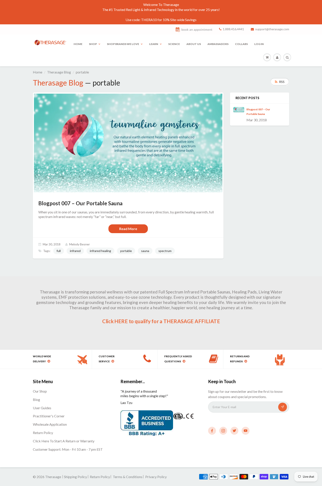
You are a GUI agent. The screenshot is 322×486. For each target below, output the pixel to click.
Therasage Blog (59, 72)
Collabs (241, 44)
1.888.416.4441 (233, 29)
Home (78, 44)
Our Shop (40, 391)
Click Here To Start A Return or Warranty (63, 441)
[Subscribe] (282, 407)
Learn (153, 44)
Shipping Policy (75, 477)
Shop (93, 44)
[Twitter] (234, 431)
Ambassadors (217, 44)
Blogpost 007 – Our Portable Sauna (258, 112)
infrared (75, 251)
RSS (282, 82)
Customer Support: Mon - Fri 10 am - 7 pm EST (68, 449)
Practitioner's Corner (49, 416)
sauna (145, 251)
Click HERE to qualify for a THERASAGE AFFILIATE (160, 321)
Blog (36, 399)
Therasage (53, 477)
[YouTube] (245, 431)
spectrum (165, 251)
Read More (128, 229)
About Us (193, 44)
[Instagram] (223, 431)
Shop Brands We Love (123, 44)
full (59, 251)
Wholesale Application (50, 424)
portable (126, 251)
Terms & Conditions (127, 477)
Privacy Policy (156, 477)
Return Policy (43, 433)
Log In (259, 44)
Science (174, 44)
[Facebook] (212, 431)
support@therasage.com (272, 29)
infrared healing (100, 251)
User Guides (42, 408)
